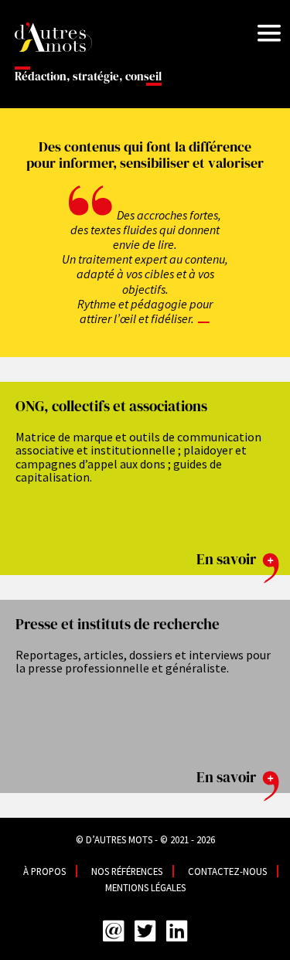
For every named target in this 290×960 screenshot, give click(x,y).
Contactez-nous (227, 871)
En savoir (227, 559)
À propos (44, 871)
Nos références (126, 871)
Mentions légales (145, 887)
